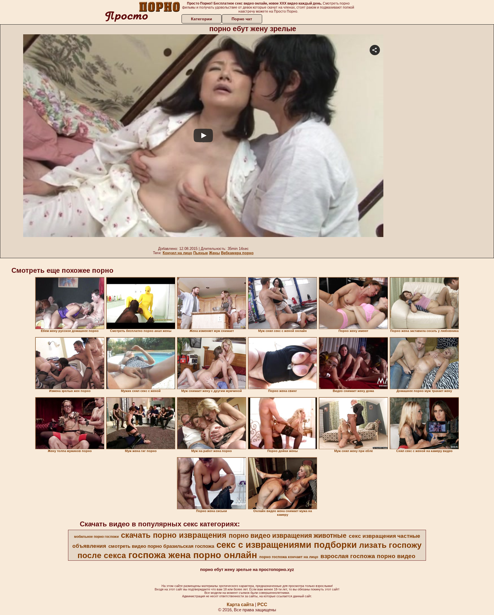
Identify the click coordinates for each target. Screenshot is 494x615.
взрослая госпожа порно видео (367, 556)
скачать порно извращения (173, 535)
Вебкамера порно (237, 253)
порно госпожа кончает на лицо (288, 557)
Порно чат (242, 19)
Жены (214, 253)
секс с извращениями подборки (286, 545)
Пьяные (200, 253)
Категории (201, 19)
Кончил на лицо (177, 253)
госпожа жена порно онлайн (192, 555)
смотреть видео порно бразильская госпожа (161, 546)
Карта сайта (240, 604)
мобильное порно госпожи (96, 537)
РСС (262, 604)
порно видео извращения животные (287, 535)
